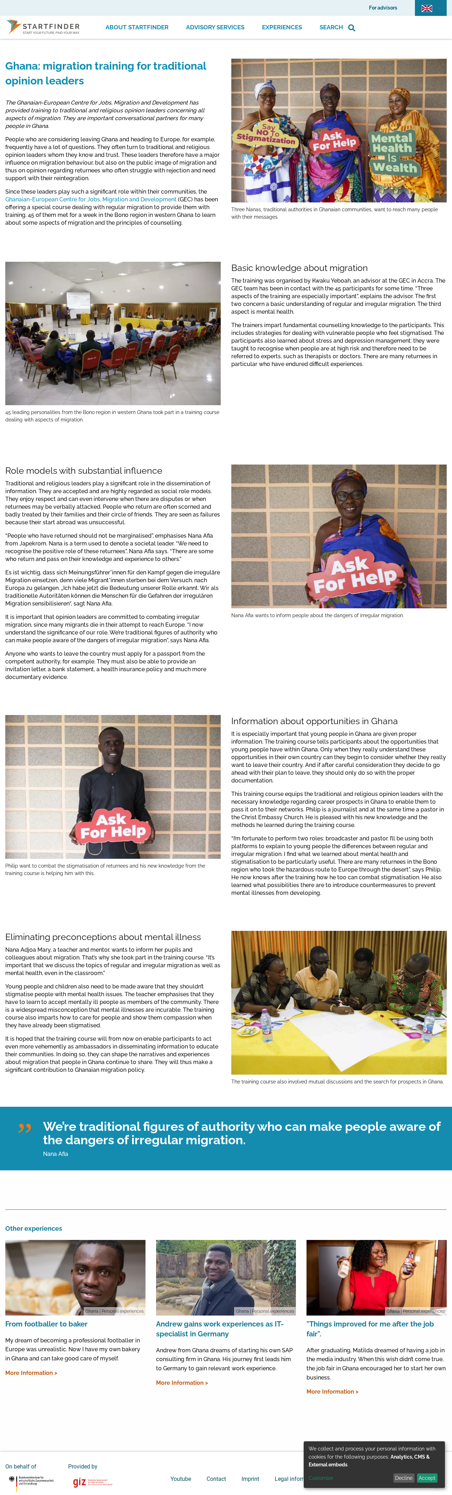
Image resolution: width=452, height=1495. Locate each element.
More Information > (31, 1373)
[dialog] (374, 1464)
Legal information (297, 1479)
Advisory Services (215, 27)
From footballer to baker (46, 1324)
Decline (403, 1478)
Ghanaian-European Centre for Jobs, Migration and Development (91, 199)
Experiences (282, 27)
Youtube (181, 1479)
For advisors (383, 8)
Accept (427, 1478)
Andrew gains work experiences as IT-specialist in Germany (220, 1329)
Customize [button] (321, 1478)
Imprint (250, 1479)
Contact (216, 1479)
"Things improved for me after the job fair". (370, 1329)
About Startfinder (137, 27)
